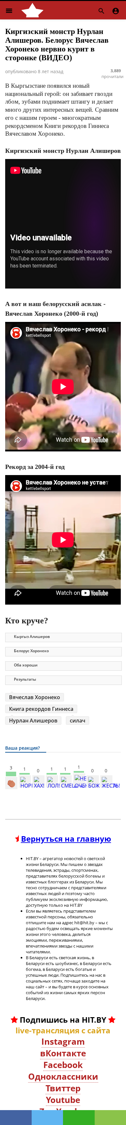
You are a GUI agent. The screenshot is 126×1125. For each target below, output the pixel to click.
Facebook (63, 1065)
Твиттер (63, 1088)
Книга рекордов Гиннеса (41, 708)
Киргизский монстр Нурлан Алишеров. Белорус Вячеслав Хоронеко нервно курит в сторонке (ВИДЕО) (57, 44)
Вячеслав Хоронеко (34, 697)
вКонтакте (63, 1053)
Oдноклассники (63, 1076)
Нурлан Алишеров (33, 720)
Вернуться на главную (66, 838)
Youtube (63, 1100)
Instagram (63, 1041)
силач (77, 720)
